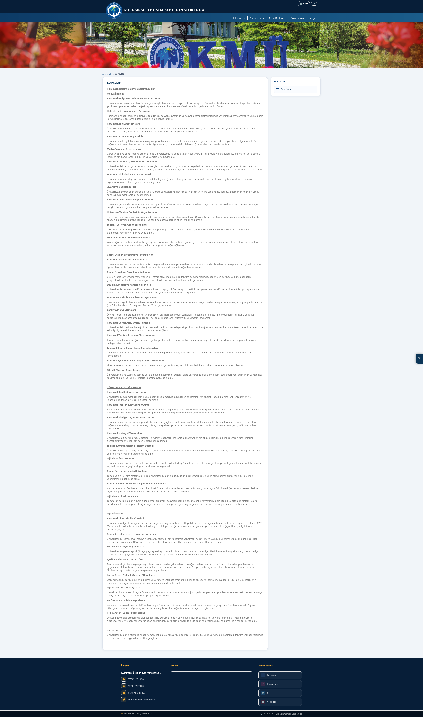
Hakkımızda (238, 18)
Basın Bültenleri (277, 18)
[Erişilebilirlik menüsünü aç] (419, 359)
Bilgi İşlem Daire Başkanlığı (289, 714)
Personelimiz (257, 18)
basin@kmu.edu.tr (137, 692)
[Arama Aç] (314, 4)
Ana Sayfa (107, 73)
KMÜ (305, 3)
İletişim (313, 18)
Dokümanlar (297, 18)
